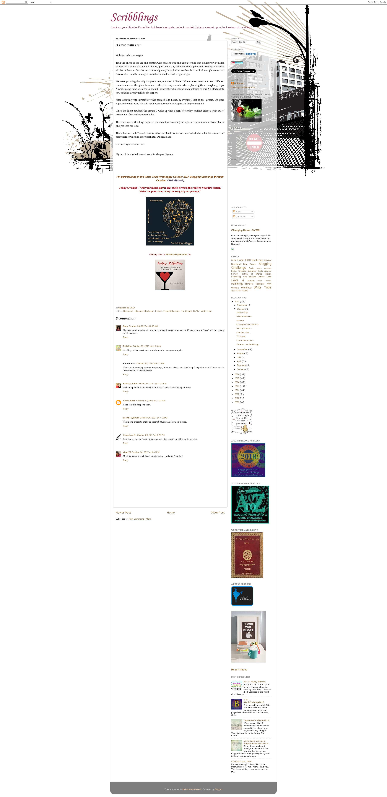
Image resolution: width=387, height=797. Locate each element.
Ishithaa (252, 277)
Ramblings (237, 283)
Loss (269, 277)
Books (251, 268)
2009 (237, 402)
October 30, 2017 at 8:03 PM (145, 452)
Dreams (267, 271)
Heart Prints (242, 312)
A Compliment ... (244, 328)
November (242, 305)
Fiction (158, 311)
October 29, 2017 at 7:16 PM (153, 418)
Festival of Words (251, 274)
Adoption (267, 260)
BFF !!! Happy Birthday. (255, 682)
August (240, 353)
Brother (234, 271)
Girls (245, 277)
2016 (237, 374)
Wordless (246, 287)
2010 (237, 398)
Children (242, 271)
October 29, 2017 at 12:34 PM (150, 401)
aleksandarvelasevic (192, 789)
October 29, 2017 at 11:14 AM (152, 383)
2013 (237, 386)
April (239, 361)
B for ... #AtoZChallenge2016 (254, 701)
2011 (237, 394)
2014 (237, 382)
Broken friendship (264, 268)
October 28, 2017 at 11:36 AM (147, 346)
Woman (235, 288)
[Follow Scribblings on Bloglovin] (244, 55)
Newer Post (123, 512)
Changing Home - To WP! (245, 230)
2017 (237, 301)
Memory (250, 281)
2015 (237, 378)
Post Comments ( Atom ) (140, 519)
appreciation (236, 291)
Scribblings (133, 17)
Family (234, 274)
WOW (269, 284)
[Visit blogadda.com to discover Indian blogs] (237, 63)
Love (234, 280)
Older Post (217, 512)
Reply (125, 337)
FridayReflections (172, 311)
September (242, 349)
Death (260, 271)
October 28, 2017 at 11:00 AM (143, 326)
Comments (240, 216)
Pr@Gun (127, 346)
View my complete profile (243, 87)
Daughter (252, 271)
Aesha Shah (129, 401)
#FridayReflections (176, 254)
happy (245, 290)
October (241, 309)
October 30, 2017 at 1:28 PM (151, 435)
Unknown (239, 83)
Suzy (125, 326)
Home (171, 512)
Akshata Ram (130, 383)
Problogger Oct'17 (191, 311)
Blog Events (249, 264)
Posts (238, 211)
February (241, 365)
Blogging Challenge (144, 311)
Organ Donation (264, 281)
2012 (237, 390)
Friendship (236, 277)
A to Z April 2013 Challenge (247, 260)
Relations (259, 284)
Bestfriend (128, 311)
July (239, 357)
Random (249, 284)
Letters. (261, 277)
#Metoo (240, 320)
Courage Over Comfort (247, 324)
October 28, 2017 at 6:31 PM (150, 363)
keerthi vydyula (131, 418)
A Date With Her (244, 316)
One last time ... (244, 332)
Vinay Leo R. (129, 435)
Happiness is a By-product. (256, 720)
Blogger (218, 789)
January (241, 369)
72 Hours (240, 336)
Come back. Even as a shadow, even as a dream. (256, 742)
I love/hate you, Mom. (241, 761)
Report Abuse (239, 669)
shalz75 (127, 452)
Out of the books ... (245, 340)
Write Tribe (206, 311)
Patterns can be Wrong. (247, 344)
